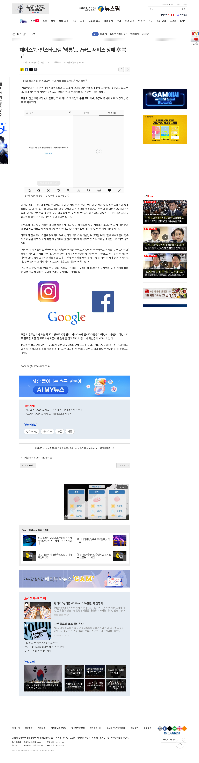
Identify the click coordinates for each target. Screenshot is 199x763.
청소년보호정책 (78, 728)
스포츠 (173, 21)
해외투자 (108, 21)
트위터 (31, 69)
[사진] (37, 610)
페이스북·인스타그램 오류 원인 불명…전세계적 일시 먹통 (54, 409)
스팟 (148, 196)
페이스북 (26, 69)
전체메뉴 (15, 20)
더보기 (183, 34)
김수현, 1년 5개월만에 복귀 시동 (116, 671)
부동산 (141, 21)
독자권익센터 (95, 728)
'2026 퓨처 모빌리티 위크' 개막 (74, 671)
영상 (32, 21)
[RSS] (184, 728)
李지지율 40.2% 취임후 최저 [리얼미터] (44, 646)
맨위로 (122, 465)
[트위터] (169, 728)
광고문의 (147, 728)
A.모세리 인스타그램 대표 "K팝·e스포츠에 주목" (49, 413)
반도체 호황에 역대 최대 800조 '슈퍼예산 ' (95, 671)
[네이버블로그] (174, 728)
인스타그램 (31, 431)
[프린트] (127, 69)
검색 (184, 9)
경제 (74, 21)
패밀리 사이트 (169, 739)
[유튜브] (159, 728)
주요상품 (29, 728)
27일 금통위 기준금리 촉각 (38, 650)
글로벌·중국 (94, 21)
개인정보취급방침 (58, 728)
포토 (45, 21)
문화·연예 (161, 21)
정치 (53, 21)
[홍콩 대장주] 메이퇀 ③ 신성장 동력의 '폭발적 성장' (55, 556)
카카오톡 (22, 69)
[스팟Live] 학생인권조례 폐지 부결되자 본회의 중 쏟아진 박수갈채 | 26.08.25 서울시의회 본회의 (164, 219)
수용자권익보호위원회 (116, 728)
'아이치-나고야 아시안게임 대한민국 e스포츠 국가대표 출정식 (42, 686)
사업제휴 (41, 728)
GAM (182, 21)
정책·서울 (64, 21)
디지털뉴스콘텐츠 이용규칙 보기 (38, 457)
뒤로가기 (29, 465)
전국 (150, 21)
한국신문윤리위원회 (172, 733)
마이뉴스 (182, 14)
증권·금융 (129, 21)
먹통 (70, 431)
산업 (119, 21)
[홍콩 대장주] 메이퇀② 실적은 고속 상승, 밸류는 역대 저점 (94, 556)
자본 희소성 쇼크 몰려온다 (68, 623)
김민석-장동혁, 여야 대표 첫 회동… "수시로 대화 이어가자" (116, 685)
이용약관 (134, 728)
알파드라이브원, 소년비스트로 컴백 (74, 685)
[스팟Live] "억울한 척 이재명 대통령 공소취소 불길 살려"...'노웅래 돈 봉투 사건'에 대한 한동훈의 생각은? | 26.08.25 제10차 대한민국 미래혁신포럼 (165, 246)
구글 (60, 431)
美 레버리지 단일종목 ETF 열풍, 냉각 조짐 (93, 540)
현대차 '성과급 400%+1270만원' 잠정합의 (78, 603)
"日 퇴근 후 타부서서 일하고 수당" (42, 642)
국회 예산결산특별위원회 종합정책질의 (95, 685)
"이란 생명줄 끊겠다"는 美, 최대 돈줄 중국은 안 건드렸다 (126, 33)
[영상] (165, 211)
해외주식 (167, 14)
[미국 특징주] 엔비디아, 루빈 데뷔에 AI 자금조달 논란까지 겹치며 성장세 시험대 (55, 540)
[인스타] (179, 728)
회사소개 (16, 728)
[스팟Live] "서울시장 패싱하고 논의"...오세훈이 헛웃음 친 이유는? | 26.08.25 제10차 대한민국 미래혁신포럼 (165, 273)
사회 (82, 21)
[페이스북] (164, 728)
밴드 (35, 69)
